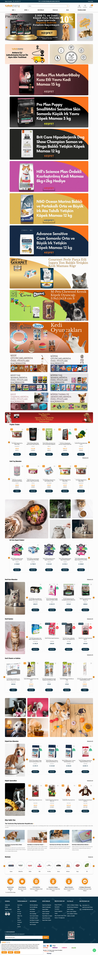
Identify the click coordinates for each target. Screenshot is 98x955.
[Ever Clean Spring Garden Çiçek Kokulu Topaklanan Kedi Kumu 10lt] (85, 629)
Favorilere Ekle (22, 429)
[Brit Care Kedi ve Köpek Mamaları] (49, 144)
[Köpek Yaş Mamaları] (69, 382)
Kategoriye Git (85, 421)
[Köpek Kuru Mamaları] (37, 727)
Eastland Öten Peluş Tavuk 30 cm (17, 443)
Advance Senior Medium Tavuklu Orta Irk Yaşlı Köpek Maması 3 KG (69, 761)
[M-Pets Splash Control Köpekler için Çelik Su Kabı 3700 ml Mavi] (65, 550)
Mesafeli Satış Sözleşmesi (72, 907)
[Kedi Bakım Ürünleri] (60, 529)
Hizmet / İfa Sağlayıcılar (60, 917)
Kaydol (45, 937)
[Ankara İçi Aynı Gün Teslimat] (26, 54)
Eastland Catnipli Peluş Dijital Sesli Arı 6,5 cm (52, 800)
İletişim (6, 907)
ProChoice (19, 922)
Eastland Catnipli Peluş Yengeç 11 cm (35, 800)
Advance (19, 920)
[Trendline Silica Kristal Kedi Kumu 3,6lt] (52, 629)
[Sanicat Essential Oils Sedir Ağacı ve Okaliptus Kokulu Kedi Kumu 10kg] (35, 629)
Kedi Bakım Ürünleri (34, 918)
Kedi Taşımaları (33, 913)
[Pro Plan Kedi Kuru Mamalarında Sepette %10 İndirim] (45, 27)
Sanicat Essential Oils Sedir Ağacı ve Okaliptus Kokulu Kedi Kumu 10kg (35, 639)
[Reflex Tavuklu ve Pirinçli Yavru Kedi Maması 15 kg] (69, 590)
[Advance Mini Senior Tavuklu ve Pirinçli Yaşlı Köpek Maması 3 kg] (85, 751)
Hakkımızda (7, 905)
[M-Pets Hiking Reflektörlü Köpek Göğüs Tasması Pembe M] (49, 550)
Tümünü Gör (90, 857)
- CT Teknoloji (51, 951)
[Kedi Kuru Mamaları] (82, 508)
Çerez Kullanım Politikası (72, 913)
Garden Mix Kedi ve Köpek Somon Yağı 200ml (85, 679)
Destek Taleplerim (58, 911)
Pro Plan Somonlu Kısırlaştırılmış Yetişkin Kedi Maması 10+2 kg (35, 599)
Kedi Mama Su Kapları (34, 920)
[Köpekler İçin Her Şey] (71, 717)
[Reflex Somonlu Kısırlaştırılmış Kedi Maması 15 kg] (52, 590)
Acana (18, 924)
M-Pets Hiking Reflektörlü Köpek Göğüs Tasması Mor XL (81, 559)
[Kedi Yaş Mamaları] (29, 382)
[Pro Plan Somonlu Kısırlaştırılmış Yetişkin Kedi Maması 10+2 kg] (35, 590)
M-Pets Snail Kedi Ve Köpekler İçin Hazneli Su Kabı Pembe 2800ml (33, 559)
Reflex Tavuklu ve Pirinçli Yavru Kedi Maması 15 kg (68, 599)
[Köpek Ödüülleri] (37, 707)
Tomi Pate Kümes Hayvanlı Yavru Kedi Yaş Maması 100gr (81, 480)
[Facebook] (6, 914)
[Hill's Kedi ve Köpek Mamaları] (49, 176)
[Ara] (68, 6)
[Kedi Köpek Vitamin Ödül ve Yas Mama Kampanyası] (49, 417)
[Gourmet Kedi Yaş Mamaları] (49, 273)
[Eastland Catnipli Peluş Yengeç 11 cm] (35, 791)
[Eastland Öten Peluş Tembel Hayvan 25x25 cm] (33, 434)
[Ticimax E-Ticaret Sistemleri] (49, 953)
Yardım (56, 913)
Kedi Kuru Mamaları (34, 905)
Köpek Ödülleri (45, 909)
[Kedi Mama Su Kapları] (82, 529)
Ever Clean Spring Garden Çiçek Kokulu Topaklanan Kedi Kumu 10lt (85, 639)
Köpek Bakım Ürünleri (46, 920)
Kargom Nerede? (58, 904)
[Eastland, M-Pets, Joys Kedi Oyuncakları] (49, 337)
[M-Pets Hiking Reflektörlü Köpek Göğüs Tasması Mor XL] (81, 550)
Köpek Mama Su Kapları (47, 916)
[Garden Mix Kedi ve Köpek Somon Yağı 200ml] (84, 669)
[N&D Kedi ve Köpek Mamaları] (49, 208)
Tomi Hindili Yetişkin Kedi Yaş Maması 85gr (65, 444)
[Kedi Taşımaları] (29, 401)
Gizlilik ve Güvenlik (71, 916)
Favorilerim (57, 909)
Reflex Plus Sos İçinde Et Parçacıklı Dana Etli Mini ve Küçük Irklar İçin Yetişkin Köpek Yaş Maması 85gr (49, 444)
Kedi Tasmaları (33, 924)
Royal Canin (19, 905)
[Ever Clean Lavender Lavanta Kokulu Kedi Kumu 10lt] (69, 629)
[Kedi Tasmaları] (60, 508)
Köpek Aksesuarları (46, 918)
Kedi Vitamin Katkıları (34, 922)
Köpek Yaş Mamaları (46, 907)
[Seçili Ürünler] (85, 27)
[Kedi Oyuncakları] (29, 363)
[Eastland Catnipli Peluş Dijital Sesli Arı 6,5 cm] (52, 791)
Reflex (18, 909)
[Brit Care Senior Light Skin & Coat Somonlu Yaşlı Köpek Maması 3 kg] (52, 751)
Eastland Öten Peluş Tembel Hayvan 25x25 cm (33, 444)
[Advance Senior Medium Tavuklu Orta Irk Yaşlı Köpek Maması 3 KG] (69, 751)
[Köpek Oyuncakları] (69, 363)
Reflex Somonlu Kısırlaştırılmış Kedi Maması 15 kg (52, 599)
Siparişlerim (57, 907)
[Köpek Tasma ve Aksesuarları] (69, 401)
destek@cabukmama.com (87, 909)
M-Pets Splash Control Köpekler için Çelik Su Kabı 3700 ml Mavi (65, 559)
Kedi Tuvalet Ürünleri (34, 916)
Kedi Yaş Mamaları (33, 907)
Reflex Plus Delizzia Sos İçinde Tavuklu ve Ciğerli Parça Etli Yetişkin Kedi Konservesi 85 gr (65, 480)
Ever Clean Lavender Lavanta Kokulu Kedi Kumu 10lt (68, 639)
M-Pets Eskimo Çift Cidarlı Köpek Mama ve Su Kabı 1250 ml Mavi (17, 559)
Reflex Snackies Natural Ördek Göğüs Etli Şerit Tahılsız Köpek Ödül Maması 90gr (81, 444)
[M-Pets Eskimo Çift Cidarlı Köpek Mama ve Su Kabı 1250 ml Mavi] (17, 550)
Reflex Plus (19, 916)
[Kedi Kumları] (15, 637)
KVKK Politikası (70, 909)
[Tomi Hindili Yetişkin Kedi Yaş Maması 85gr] (65, 434)
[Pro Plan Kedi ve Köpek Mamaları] (49, 112)
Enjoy (18, 918)
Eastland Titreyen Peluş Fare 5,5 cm (68, 800)
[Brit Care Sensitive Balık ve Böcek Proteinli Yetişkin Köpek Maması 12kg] (35, 751)
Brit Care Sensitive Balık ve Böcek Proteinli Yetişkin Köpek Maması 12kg (35, 761)
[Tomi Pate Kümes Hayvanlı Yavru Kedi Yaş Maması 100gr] (81, 471)
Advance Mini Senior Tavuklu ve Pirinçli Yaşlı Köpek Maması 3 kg (85, 761)
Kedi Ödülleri (32, 909)
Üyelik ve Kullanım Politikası (72, 905)
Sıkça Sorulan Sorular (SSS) (60, 915)
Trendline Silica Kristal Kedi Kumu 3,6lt (52, 639)
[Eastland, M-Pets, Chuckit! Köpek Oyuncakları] (49, 305)
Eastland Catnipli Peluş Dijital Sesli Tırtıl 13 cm (85, 800)
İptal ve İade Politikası (71, 911)
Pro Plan (19, 913)
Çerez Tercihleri (58, 950)
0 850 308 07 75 (85, 905)
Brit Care (19, 911)
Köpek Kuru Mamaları (46, 905)
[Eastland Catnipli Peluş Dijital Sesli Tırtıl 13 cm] (85, 791)
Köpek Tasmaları (45, 913)
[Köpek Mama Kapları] (15, 727)
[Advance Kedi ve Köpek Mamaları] (49, 240)
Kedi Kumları (32, 911)
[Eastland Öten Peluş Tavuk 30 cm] (17, 434)
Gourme (19, 926)
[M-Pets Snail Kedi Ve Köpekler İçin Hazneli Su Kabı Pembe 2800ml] (33, 550)
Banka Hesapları (8, 909)
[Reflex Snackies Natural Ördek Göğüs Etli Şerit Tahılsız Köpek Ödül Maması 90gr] (81, 434)
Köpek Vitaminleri (46, 911)
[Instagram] (9, 914)
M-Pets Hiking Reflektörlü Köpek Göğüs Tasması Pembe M (49, 559)
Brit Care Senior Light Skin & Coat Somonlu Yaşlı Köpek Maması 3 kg (52, 761)
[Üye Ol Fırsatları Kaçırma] (71, 54)
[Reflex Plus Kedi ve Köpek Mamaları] (49, 79)
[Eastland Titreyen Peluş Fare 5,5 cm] (69, 791)
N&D (18, 907)
